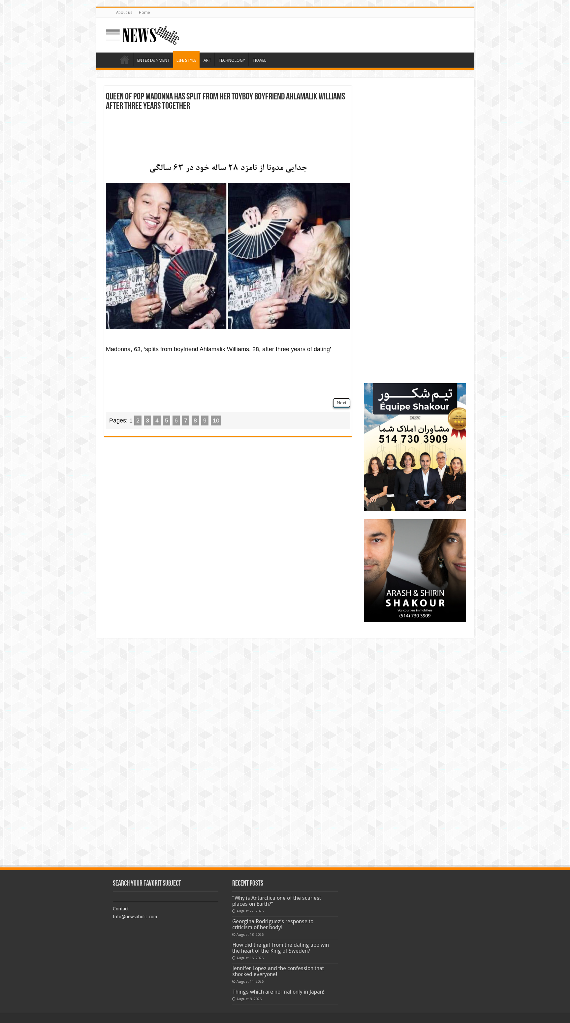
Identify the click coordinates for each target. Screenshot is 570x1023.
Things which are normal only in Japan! (278, 992)
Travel (259, 60)
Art (207, 60)
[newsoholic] (142, 34)
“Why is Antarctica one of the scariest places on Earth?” (276, 901)
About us (124, 12)
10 (216, 420)
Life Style (186, 60)
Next (341, 402)
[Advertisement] (228, 134)
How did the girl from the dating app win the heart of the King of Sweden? (280, 948)
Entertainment (153, 60)
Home (144, 12)
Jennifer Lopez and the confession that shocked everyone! (278, 971)
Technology (231, 60)
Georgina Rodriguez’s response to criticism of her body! (272, 924)
